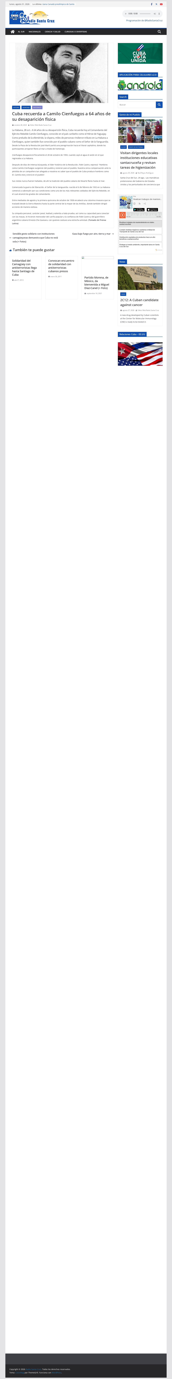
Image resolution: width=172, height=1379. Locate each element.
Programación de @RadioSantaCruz (144, 20)
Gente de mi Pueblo (136, 147)
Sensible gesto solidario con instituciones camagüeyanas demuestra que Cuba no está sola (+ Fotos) (35, 237)
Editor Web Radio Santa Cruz (40, 125)
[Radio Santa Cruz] (12, 31)
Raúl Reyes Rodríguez (146, 173)
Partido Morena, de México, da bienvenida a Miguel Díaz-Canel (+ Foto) (96, 283)
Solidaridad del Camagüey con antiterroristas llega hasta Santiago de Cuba (24, 267)
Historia (16, 107)
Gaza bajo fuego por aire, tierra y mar (91, 233)
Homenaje (26, 107)
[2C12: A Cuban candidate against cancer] (140, 278)
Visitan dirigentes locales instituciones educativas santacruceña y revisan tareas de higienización (139, 160)
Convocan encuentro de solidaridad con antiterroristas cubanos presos (61, 266)
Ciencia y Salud (52, 31)
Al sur (21, 31)
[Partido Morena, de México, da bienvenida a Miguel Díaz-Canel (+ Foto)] (98, 258)
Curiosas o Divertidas (76, 31)
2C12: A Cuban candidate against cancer (139, 302)
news (123, 294)
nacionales (35, 31)
